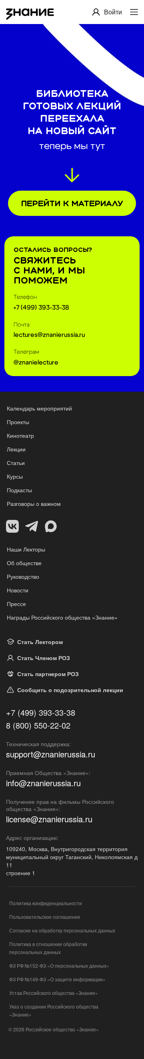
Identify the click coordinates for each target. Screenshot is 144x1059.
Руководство (23, 576)
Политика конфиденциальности (45, 903)
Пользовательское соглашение (44, 916)
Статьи (16, 463)
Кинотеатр (20, 435)
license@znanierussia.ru (49, 819)
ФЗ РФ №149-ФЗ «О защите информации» (57, 979)
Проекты (18, 422)
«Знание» (87, 1029)
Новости (17, 590)
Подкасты (19, 490)
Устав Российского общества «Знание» (53, 992)
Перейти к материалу (72, 203)
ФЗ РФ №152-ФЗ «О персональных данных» (59, 965)
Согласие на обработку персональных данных (62, 930)
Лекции (16, 449)
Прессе (16, 604)
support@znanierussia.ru (50, 754)
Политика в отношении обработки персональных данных (48, 947)
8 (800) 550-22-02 (38, 725)
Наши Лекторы (26, 549)
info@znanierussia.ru (43, 783)
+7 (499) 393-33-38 (40, 712)
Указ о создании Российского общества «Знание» (53, 1010)
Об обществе (24, 563)
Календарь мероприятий (39, 408)
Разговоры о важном (34, 503)
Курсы (15, 476)
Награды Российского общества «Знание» (62, 617)
